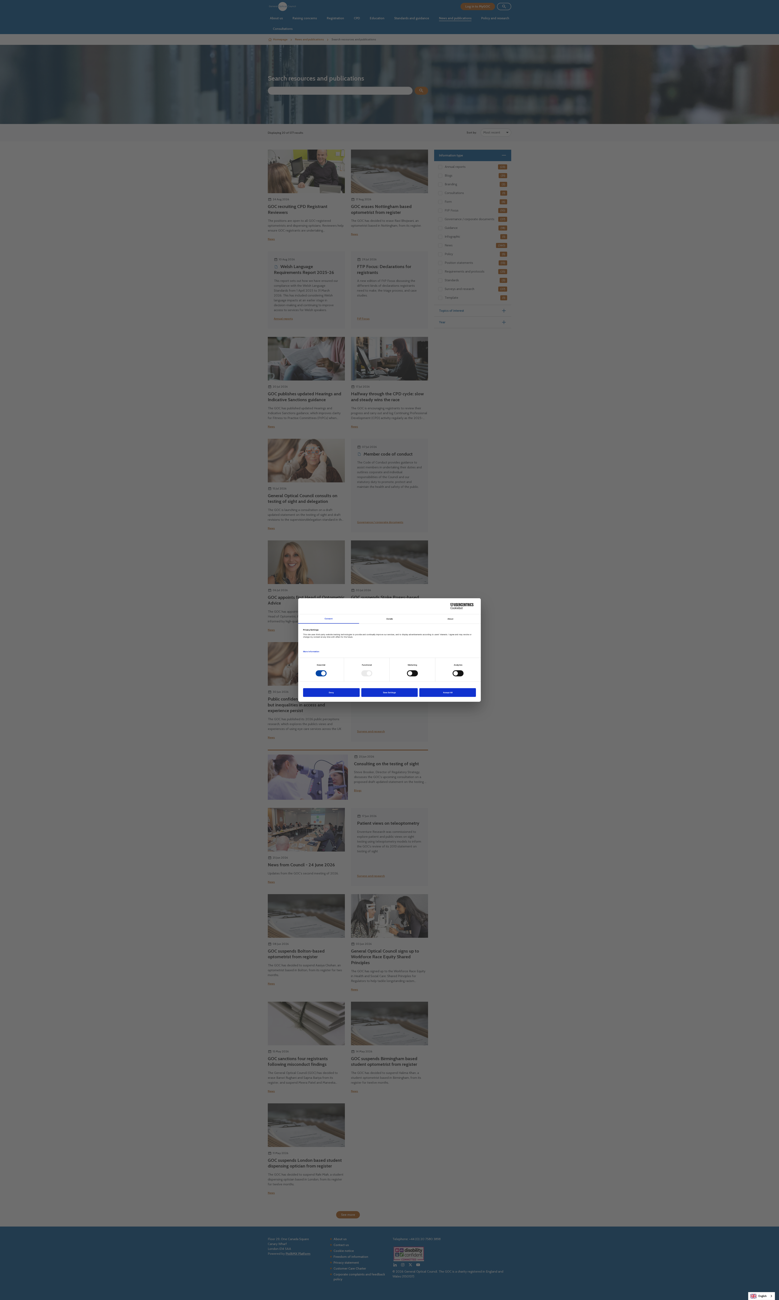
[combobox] (761, 1296)
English (763, 1296)
